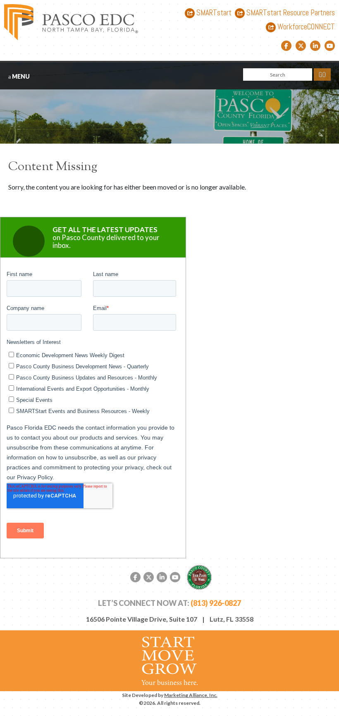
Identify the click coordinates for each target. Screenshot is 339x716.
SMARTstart (213, 13)
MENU (20, 76)
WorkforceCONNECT (305, 27)
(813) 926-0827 (216, 603)
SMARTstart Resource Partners (290, 13)
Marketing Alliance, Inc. (190, 695)
